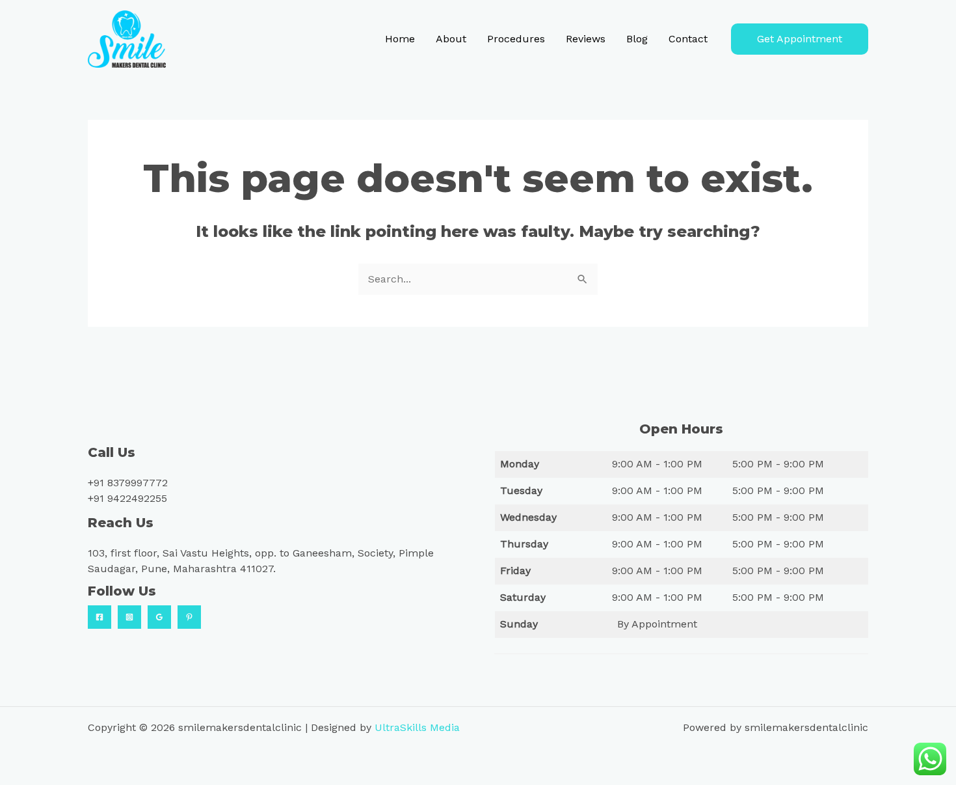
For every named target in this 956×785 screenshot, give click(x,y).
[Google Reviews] (159, 617)
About (451, 39)
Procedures (516, 39)
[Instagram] (129, 617)
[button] (799, 39)
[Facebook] (99, 617)
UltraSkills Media (417, 727)
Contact (688, 39)
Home (400, 39)
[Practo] (189, 617)
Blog (637, 39)
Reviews (585, 39)
